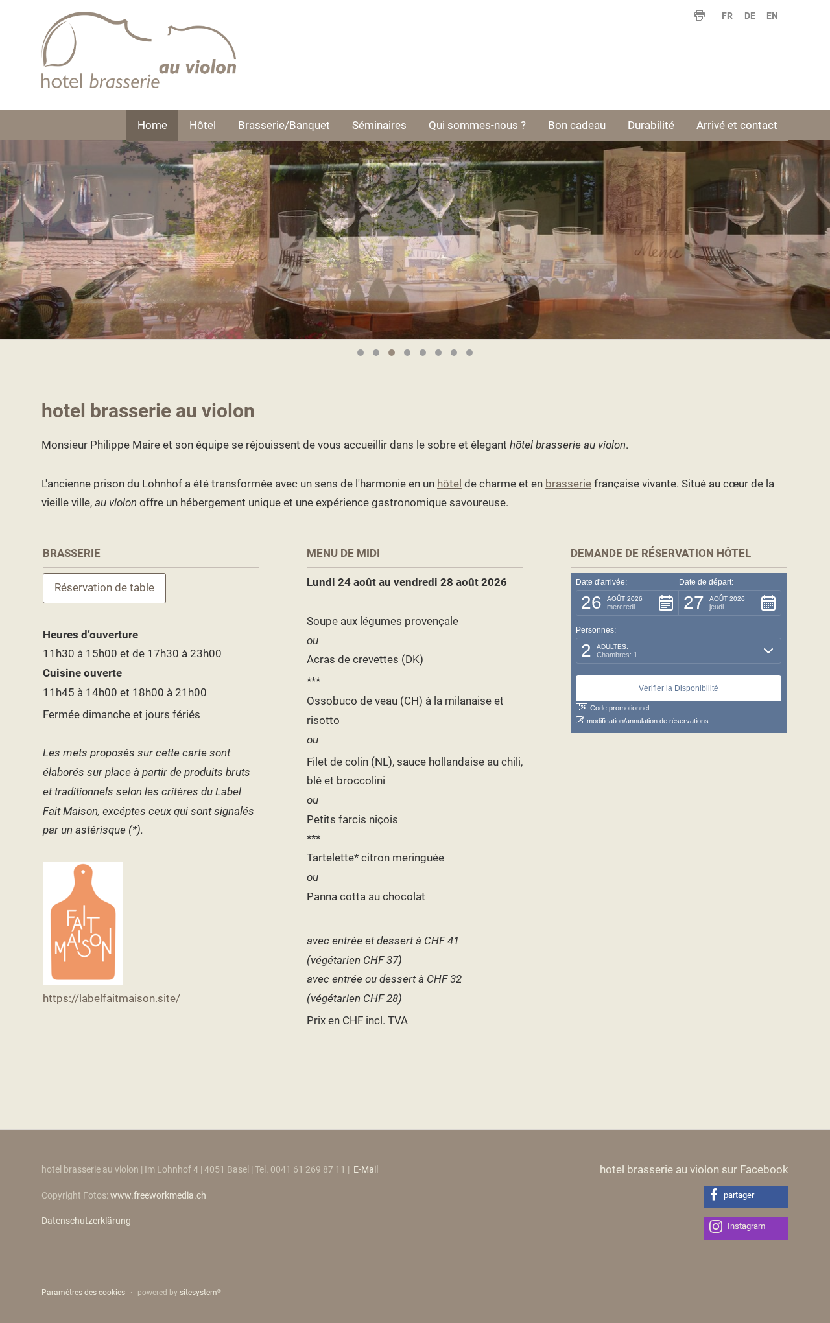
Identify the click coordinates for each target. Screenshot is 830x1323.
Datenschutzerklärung (86, 1220)
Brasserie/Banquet (284, 124)
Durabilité (651, 124)
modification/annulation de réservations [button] (648, 721)
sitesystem (200, 1292)
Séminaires (379, 124)
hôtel (449, 483)
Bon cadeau (577, 124)
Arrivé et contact (736, 124)
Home (152, 124)
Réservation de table (104, 587)
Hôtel (202, 124)
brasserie (568, 483)
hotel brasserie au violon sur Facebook (694, 1169)
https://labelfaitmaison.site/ (111, 998)
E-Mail (365, 1169)
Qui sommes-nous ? (477, 124)
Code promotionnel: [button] (620, 708)
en (772, 15)
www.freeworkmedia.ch (158, 1195)
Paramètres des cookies (83, 1292)
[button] (627, 603)
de (749, 15)
